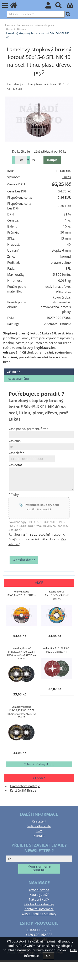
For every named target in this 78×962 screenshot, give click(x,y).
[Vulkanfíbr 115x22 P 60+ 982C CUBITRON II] (56, 668)
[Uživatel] (50, 6)
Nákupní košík (39, 899)
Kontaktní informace (39, 909)
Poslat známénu (18, 379)
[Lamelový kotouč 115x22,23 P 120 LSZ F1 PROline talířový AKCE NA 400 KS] (21, 673)
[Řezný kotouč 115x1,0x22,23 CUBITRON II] (21, 615)
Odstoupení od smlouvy (39, 914)
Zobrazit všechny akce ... (39, 764)
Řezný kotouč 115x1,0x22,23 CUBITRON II (21, 595)
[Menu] (5, 5)
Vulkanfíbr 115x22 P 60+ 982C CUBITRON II (57, 650)
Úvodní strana (39, 890)
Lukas (66, 177)
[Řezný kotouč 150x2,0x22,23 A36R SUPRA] (56, 615)
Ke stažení (39, 821)
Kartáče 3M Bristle (23, 790)
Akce (39, 831)
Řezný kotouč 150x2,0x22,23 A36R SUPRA (56, 595)
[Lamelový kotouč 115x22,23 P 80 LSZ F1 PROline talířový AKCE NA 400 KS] (21, 732)
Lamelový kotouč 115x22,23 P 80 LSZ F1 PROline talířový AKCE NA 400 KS (21, 711)
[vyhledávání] (60, 6)
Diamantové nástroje (25, 786)
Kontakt (39, 835)
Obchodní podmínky (39, 904)
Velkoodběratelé (39, 826)
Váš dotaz (13, 372)
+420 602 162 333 (39, 935)
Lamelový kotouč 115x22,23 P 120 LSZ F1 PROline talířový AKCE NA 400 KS (21, 652)
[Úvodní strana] (16, 6)
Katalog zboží (39, 894)
